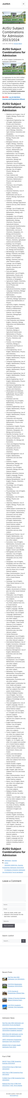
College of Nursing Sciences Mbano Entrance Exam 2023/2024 (16, 999)
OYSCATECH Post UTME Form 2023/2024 (11, 1068)
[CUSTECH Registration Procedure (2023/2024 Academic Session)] (4, 986)
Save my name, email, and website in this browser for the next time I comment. (13, 914)
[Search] (23, 941)
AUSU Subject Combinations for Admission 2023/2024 (13, 60)
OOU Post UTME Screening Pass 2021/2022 (12, 1073)
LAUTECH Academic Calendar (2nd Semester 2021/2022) (15, 1006)
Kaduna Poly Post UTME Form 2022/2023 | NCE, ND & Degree (12, 1084)
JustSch (6, 4)
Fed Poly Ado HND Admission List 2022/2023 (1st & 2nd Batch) (16, 978)
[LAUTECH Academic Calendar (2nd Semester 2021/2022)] (4, 1007)
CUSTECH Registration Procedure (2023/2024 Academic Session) (15, 985)
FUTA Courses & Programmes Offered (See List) (16, 992)
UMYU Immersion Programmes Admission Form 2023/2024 (12, 1040)
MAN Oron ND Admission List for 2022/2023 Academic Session (12, 1035)
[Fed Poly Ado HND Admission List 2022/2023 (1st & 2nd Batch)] (4, 979)
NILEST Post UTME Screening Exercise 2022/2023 (11, 1062)
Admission (7, 860)
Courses (14, 860)
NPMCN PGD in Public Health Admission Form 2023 (11, 1046)
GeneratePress (14, 1095)
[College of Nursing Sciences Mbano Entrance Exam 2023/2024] (4, 1000)
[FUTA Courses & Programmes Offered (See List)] (4, 993)
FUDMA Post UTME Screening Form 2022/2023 (13, 1079)
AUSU (6, 863)
